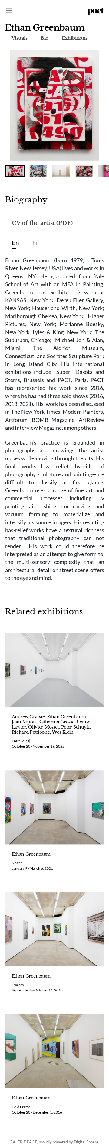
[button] (15, 171)
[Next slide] (92, 105)
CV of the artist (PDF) (42, 223)
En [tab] (15, 242)
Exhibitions (75, 38)
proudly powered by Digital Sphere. (69, 1142)
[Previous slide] (16, 105)
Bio (44, 38)
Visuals (19, 38)
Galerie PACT (23, 1142)
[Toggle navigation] (9, 10)
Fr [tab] (35, 242)
